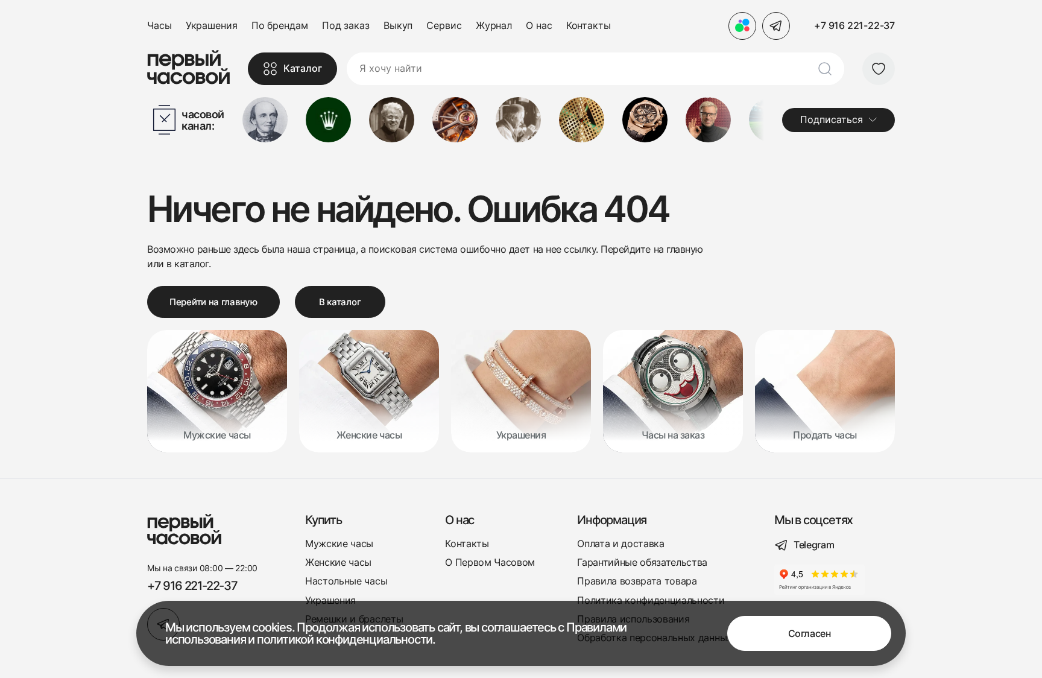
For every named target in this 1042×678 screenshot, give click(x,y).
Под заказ (346, 25)
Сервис (443, 25)
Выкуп (398, 25)
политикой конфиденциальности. (346, 639)
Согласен (809, 633)
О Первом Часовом (490, 562)
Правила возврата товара (637, 581)
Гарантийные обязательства (642, 562)
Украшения (212, 25)
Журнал (494, 25)
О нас (539, 25)
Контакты (588, 25)
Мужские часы (339, 544)
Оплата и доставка (621, 544)
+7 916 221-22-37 (854, 25)
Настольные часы (346, 581)
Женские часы (338, 562)
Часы (159, 25)
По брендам (279, 25)
